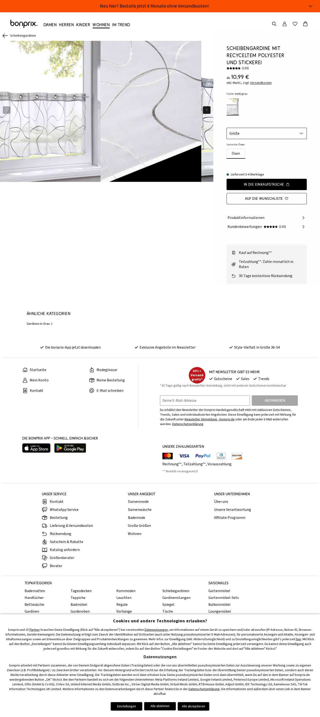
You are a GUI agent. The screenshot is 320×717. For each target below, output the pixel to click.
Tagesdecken (81, 590)
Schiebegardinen (175, 590)
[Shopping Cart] (305, 24)
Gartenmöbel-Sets (223, 597)
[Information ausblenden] (310, 6)
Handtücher (34, 597)
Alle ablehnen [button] (160, 706)
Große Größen (139, 525)
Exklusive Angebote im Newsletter (167, 347)
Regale (122, 604)
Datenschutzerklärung (187, 424)
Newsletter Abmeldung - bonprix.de (210, 419)
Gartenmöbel (219, 590)
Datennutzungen (156, 629)
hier (298, 639)
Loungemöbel (219, 611)
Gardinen (32, 611)
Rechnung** (172, 464)
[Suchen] (274, 24)
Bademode (136, 517)
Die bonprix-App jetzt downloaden (73, 347)
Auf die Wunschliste (264, 198)
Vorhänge (124, 611)
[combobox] (267, 133)
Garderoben (80, 611)
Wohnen (134, 533)
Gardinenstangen (176, 597)
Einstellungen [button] (126, 706)
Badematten (35, 590)
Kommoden (125, 590)
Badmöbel (79, 604)
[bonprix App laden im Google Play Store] (70, 448)
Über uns (221, 501)
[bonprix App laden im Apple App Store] (36, 448)
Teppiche (78, 597)
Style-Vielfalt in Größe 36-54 (257, 347)
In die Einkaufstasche (264, 184)
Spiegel (168, 604)
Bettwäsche (34, 604)
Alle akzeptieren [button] (193, 706)
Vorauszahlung (219, 464)
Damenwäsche (140, 509)
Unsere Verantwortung (232, 509)
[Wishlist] (295, 24)
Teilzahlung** (194, 464)
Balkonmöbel (219, 604)
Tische (167, 611)
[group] (50, 111)
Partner (34, 629)
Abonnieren (275, 400)
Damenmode (138, 501)
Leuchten (123, 597)
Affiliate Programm (229, 517)
